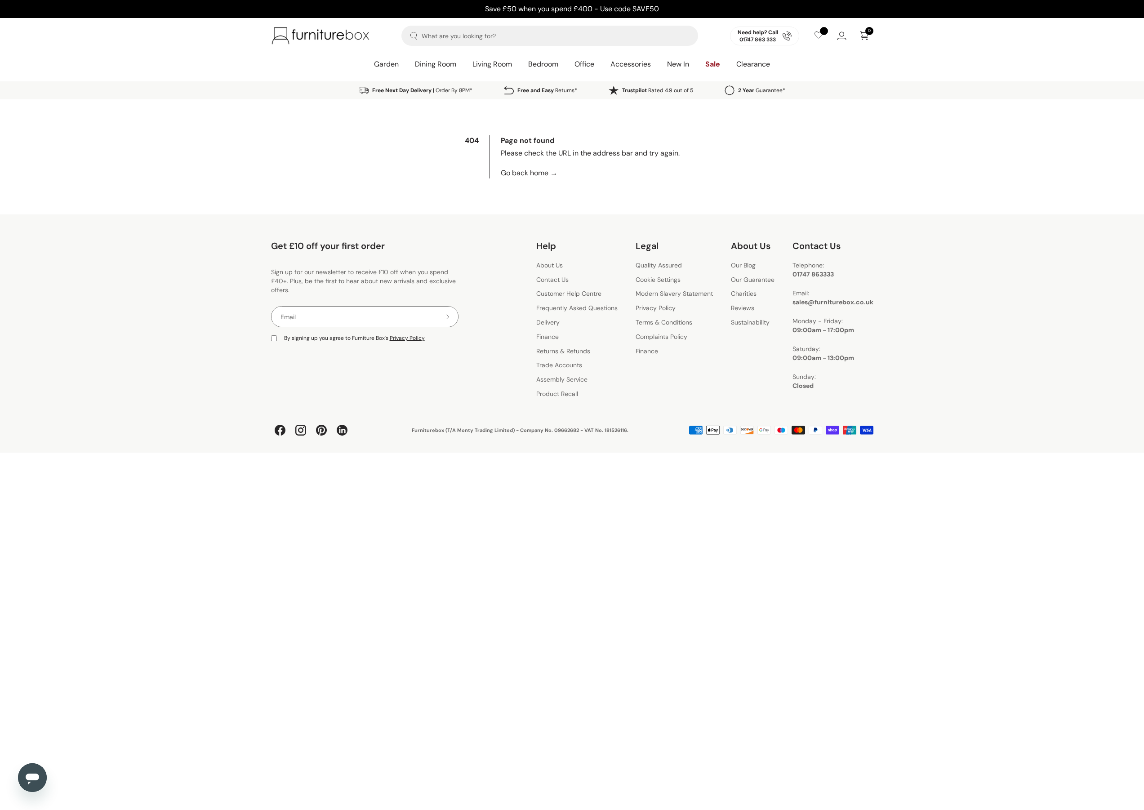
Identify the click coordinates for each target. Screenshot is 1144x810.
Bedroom (543, 64)
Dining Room (435, 64)
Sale (712, 64)
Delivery (548, 322)
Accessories (630, 64)
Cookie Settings (658, 279)
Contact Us (552, 279)
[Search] (413, 36)
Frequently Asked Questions (577, 308)
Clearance (753, 64)
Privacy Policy (407, 338)
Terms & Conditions (664, 322)
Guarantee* (761, 90)
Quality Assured (659, 265)
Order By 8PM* (422, 90)
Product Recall (557, 394)
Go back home (529, 173)
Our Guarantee (753, 279)
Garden (386, 64)
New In (678, 64)
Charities (744, 294)
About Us (549, 265)
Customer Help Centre (568, 294)
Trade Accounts (559, 365)
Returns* (547, 90)
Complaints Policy (661, 336)
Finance (547, 336)
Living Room (492, 64)
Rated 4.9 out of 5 (657, 90)
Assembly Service (562, 379)
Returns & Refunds (563, 351)
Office (584, 64)
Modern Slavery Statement (674, 294)
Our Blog (743, 265)
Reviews (742, 308)
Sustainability (750, 322)
